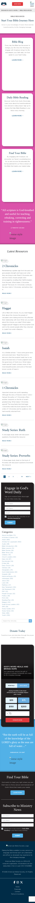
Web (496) (5, 613)
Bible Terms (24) (7, 552)
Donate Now (17, 720)
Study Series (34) (8, 611)
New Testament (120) (9, 587)
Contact (17, 891)
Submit (10, 522)
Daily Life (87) (6, 559)
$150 (11, 707)
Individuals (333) (7, 578)
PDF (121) (5, 591)
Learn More (17, 60)
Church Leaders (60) (9, 557)
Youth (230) (6, 615)
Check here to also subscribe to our (19, 517)
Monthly (11, 685)
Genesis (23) (6, 567)
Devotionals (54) (7, 561)
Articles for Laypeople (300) (11, 541)
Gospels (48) (6, 574)
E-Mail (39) (5, 563)
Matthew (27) (6, 585)
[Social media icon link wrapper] (14, 882)
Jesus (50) (5, 580)
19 (22, 476)
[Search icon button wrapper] (30, 621)
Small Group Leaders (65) (10, 604)
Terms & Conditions (17, 894)
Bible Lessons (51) (8, 548)
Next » (28, 476)
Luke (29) (5, 582)
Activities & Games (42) (10, 537)
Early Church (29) (8, 565)
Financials (17, 889)
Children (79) (6, 554)
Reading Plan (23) (8, 600)
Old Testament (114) (8, 589)
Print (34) (5, 598)
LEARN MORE (17, 792)
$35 (11, 700)
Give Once (23, 685)
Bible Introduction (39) (9, 546)
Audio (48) (5, 544)
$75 (23, 700)
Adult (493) (6, 539)
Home (17, 886)
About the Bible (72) (9, 535)
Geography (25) (7, 570)
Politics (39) (6, 595)
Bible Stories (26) (8, 550)
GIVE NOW (17, 4)
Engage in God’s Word (9, 10)
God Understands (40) (9, 572)
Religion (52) (6, 602)
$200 (23, 707)
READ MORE (6, 293)
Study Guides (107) (8, 608)
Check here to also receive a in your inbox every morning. (16, 829)
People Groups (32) (8, 593)
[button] (32, 3)
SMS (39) (5, 606)
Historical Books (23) (9, 576)
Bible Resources (26, 10)
